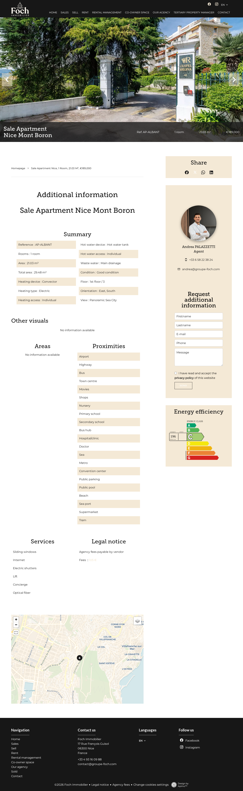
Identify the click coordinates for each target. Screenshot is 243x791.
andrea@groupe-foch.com (201, 269)
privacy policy (184, 378)
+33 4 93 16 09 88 (90, 759)
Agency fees (121, 784)
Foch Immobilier (89, 739)
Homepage (18, 168)
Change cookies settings (151, 784)
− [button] (16, 625)
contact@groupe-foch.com (97, 764)
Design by (183, 784)
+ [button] (16, 619)
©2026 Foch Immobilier (71, 784)
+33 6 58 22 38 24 (201, 259)
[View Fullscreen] (16, 632)
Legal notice (100, 784)
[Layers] (137, 621)
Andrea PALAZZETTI (198, 247)
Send (183, 385)
